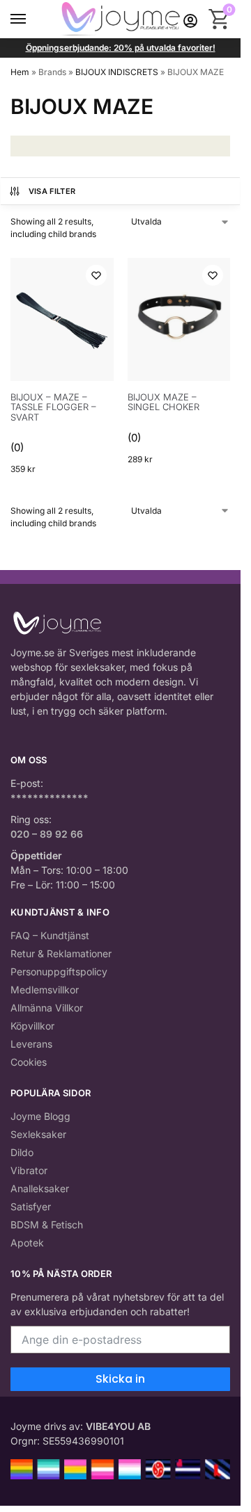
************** (49, 798)
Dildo (21, 1152)
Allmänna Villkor (46, 1008)
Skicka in (120, 1379)
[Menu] (31, 19)
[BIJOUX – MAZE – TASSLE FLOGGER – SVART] (62, 320)
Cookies (28, 1062)
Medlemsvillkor (44, 989)
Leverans (31, 1044)
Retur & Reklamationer (61, 953)
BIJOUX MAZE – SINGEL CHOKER (163, 402)
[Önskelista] (96, 275)
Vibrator (28, 1170)
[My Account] (190, 19)
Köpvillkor (32, 1026)
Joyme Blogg (40, 1116)
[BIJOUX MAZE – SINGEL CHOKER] (179, 320)
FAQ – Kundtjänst (49, 935)
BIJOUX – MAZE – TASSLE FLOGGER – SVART (53, 407)
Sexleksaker (38, 1134)
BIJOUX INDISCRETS (116, 72)
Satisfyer (30, 1206)
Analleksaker (39, 1188)
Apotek (27, 1243)
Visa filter (52, 191)
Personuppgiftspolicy (58, 971)
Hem (19, 72)
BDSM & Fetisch (46, 1224)
